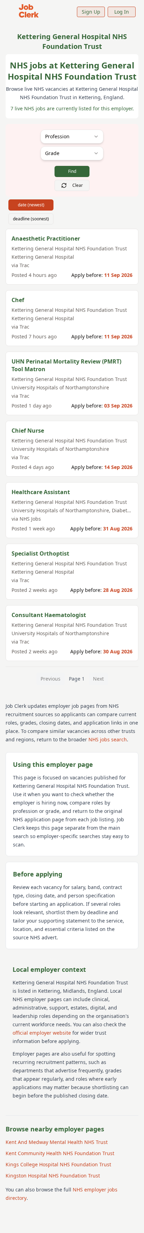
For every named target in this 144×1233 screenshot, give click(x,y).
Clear (77, 185)
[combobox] (72, 137)
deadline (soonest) (31, 219)
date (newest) (31, 205)
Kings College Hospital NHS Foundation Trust (58, 1164)
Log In (121, 11)
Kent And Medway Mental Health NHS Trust (57, 1142)
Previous (50, 678)
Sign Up (91, 11)
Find (72, 171)
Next (98, 678)
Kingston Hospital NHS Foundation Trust (53, 1175)
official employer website (42, 1032)
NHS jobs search (107, 739)
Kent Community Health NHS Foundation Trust (60, 1153)
